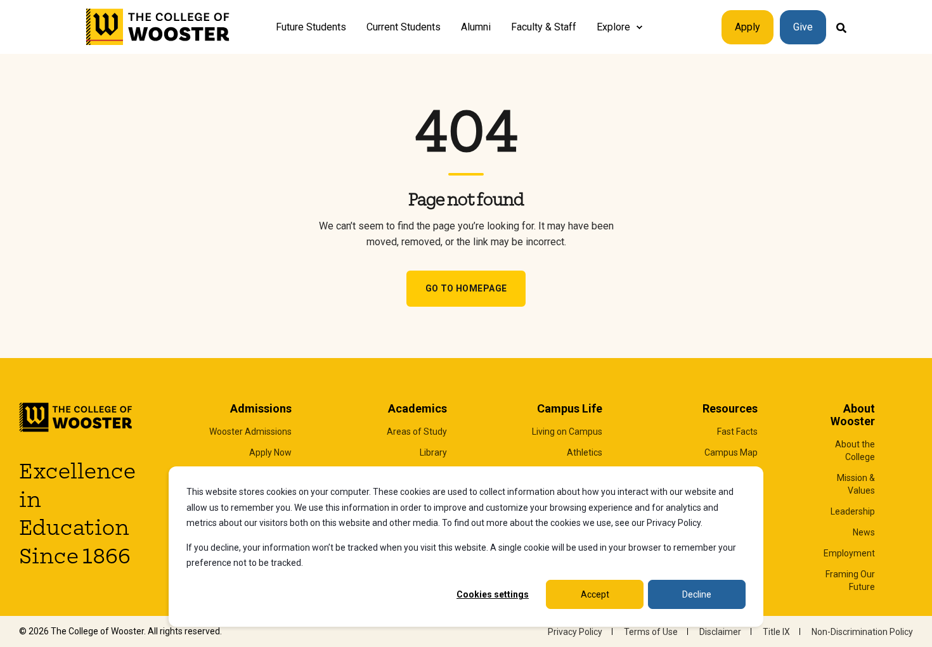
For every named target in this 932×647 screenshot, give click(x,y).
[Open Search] (841, 27)
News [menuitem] (864, 532)
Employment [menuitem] (849, 553)
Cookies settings (492, 594)
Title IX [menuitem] (776, 632)
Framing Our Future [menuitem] (850, 580)
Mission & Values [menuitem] (856, 484)
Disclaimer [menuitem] (720, 632)
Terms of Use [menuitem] (651, 632)
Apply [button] (747, 27)
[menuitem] (639, 27)
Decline (696, 594)
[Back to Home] (158, 27)
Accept (595, 594)
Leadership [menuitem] (853, 511)
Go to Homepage (466, 288)
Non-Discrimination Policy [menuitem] (862, 632)
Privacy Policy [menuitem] (575, 632)
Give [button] (803, 27)
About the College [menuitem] (855, 450)
